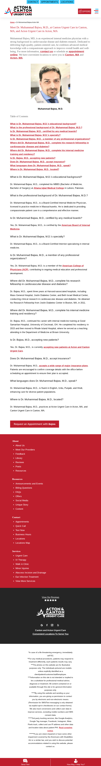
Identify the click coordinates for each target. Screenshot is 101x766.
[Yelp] (58, 624)
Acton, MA (16, 57)
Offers (19, 496)
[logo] (18, 12)
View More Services (25, 581)
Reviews (20, 462)
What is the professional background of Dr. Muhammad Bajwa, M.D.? (46, 127)
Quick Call (21, 526)
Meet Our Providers (25, 449)
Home (12, 22)
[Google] (42, 624)
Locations (20, 538)
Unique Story (22, 504)
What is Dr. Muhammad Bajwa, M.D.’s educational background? (43, 124)
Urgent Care (21, 555)
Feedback (20, 454)
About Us (20, 445)
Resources (21, 471)
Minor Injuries (22, 568)
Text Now (20, 530)
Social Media (22, 500)
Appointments (22, 521)
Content (19, 509)
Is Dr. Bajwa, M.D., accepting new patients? (32, 158)
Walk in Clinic (22, 564)
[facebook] (47, 624)
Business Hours (23, 534)
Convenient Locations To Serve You (51, 634)
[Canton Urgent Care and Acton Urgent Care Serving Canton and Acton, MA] (50, 612)
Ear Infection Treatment (27, 577)
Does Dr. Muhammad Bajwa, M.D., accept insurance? (37, 161)
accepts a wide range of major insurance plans (63, 365)
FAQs (18, 492)
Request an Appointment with (34, 424)
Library (19, 458)
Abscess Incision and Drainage (31, 572)
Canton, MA (72, 54)
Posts (18, 466)
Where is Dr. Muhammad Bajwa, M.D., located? (34, 169)
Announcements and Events (29, 483)
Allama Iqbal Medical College (49, 188)
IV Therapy (21, 560)
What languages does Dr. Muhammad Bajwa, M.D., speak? (40, 165)
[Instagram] (52, 624)
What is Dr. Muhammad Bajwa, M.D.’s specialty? (35, 135)
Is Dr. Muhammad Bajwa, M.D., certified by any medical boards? (43, 131)
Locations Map (23, 543)
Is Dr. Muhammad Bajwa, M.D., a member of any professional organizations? (50, 139)
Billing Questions (24, 488)
